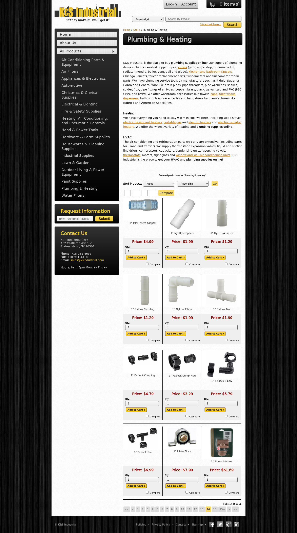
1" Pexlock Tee (143, 452)
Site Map (197, 524)
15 (214, 509)
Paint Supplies (74, 181)
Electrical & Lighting (79, 104)
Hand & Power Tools (79, 130)
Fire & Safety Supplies (81, 111)
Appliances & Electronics (83, 78)
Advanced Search (210, 24)
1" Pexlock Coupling (143, 375)
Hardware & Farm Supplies (85, 137)
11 (189, 509)
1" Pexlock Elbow (221, 381)
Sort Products (132, 183)
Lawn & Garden (75, 163)
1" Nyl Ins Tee (221, 309)
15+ (222, 509)
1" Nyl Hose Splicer (182, 233)
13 (201, 509)
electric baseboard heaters (142, 122)
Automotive (71, 85)
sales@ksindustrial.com (87, 260)
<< (127, 509)
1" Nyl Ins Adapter (222, 233)
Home (65, 34)
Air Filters (69, 71)
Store (136, 30)
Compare (166, 193)
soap (214, 94)
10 (182, 509)
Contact (181, 524)
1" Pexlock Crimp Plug (182, 375)
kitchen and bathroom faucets (210, 71)
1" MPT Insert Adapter (143, 223)
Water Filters (72, 195)
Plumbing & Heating (79, 188)
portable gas (172, 122)
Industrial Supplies (77, 155)
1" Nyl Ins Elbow (182, 309)
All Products (70, 51)
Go (215, 183)
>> (235, 509)
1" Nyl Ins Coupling (143, 309)
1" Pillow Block (182, 451)
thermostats (131, 155)
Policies (141, 524)
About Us (68, 43)
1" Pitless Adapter (222, 461)
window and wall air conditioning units (203, 155)
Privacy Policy (161, 524)
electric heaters (200, 122)
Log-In (171, 4)
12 (195, 509)
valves (182, 67)
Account (188, 4)
